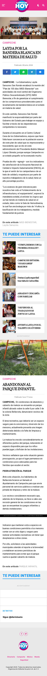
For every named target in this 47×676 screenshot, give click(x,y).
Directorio (11, 657)
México (30, 657)
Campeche (21, 657)
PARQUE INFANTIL (28, 566)
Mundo (37, 657)
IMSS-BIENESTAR (27, 222)
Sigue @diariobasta (12, 617)
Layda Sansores (10, 225)
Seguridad (24, 660)
